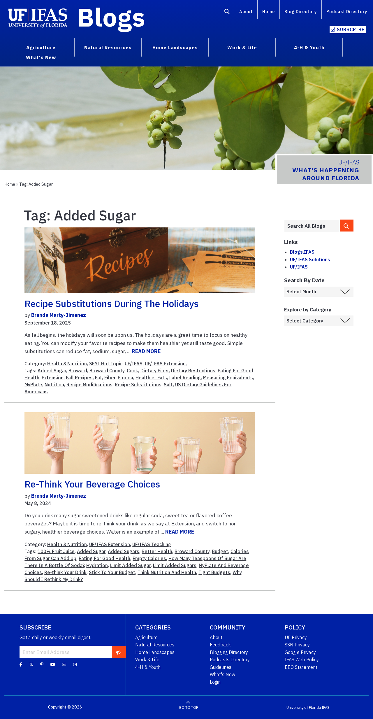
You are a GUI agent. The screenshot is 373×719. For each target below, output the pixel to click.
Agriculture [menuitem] (41, 47)
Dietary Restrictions (193, 370)
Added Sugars (123, 551)
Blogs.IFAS (302, 252)
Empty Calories (149, 558)
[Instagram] (75, 664)
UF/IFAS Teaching (151, 544)
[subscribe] (118, 652)
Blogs (111, 17)
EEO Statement (301, 667)
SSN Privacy (297, 645)
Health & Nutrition (67, 363)
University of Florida (303, 707)
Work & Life (147, 659)
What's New (222, 674)
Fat (98, 377)
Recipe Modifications (89, 384)
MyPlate (33, 384)
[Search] (227, 12)
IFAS (326, 707)
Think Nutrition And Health (167, 572)
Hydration (97, 565)
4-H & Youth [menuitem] (309, 47)
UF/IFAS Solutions (310, 259)
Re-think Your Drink (65, 572)
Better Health (157, 551)
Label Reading (185, 377)
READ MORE (146, 351)
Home (268, 11)
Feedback (220, 645)
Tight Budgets (214, 572)
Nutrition (54, 384)
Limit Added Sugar (130, 565)
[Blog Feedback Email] (64, 664)
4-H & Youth (148, 667)
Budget (220, 551)
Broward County (106, 370)
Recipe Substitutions (138, 384)
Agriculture (146, 637)
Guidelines (220, 667)
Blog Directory (300, 11)
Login (215, 682)
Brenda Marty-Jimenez (58, 315)
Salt (168, 384)
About (246, 11)
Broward (77, 370)
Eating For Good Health (104, 558)
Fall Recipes (79, 377)
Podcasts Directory (230, 659)
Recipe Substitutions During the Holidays (111, 303)
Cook (132, 370)
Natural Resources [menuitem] (108, 47)
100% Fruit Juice (56, 551)
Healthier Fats (151, 377)
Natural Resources (154, 645)
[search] (347, 226)
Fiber (109, 377)
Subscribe (351, 29)
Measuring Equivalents (228, 377)
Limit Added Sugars (174, 565)
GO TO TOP (188, 707)
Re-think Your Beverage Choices (92, 484)
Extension (53, 377)
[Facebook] (21, 664)
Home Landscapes (155, 652)
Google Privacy (300, 652)
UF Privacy (296, 637)
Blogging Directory (229, 652)
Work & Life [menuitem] (242, 47)
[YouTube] (52, 664)
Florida (125, 377)
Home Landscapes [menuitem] (175, 47)
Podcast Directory (346, 11)
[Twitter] (31, 664)
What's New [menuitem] (41, 57)
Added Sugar (52, 370)
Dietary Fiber (154, 370)
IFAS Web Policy (302, 659)
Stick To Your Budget (112, 572)
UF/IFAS (133, 363)
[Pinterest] (41, 664)
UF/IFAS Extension (165, 363)
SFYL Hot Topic (105, 363)
